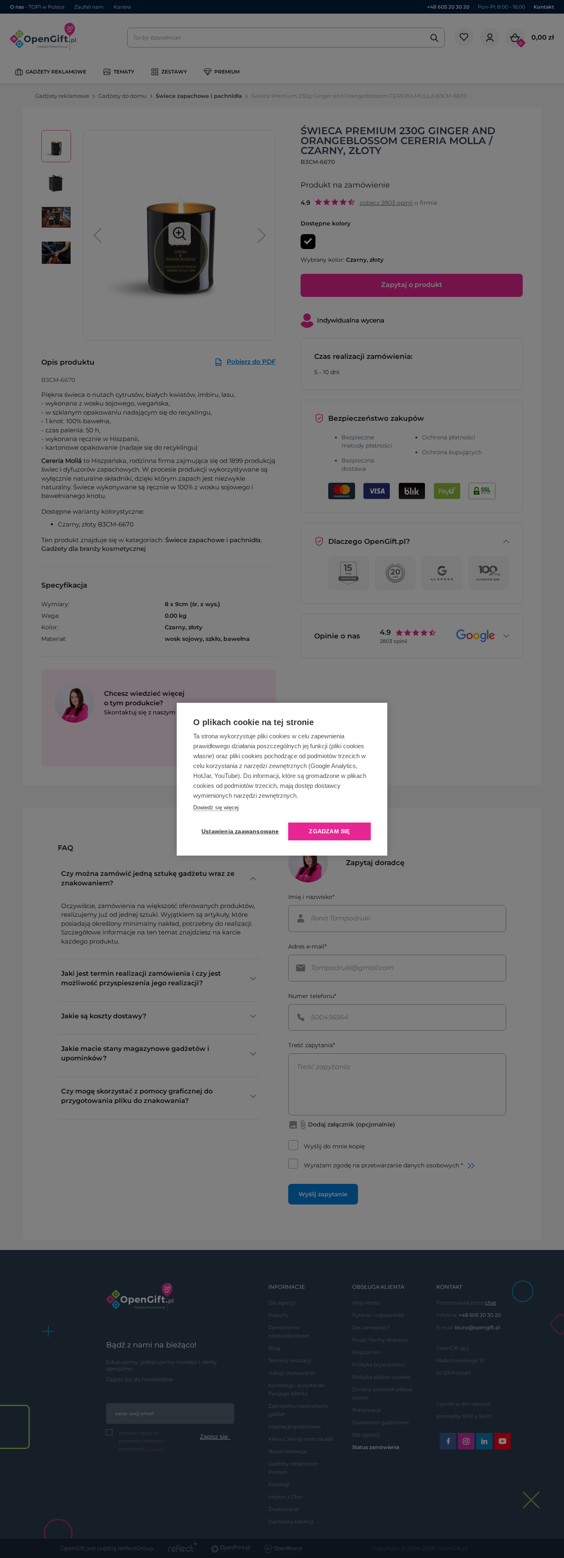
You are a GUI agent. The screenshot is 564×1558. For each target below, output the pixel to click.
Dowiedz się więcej (216, 807)
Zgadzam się (329, 831)
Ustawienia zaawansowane (238, 831)
